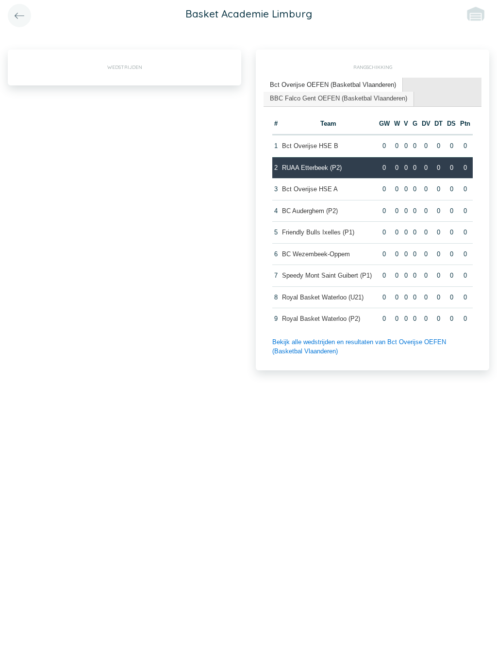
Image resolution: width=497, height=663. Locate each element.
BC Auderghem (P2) (310, 211)
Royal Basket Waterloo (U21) (323, 297)
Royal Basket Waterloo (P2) (321, 318)
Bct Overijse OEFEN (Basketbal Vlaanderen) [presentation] (333, 84)
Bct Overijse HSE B (310, 145)
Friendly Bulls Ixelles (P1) (318, 232)
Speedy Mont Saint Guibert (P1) (327, 275)
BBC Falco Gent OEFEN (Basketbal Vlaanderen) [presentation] (338, 98)
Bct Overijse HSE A (310, 189)
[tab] (333, 85)
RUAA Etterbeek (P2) (312, 167)
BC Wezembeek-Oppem (316, 254)
